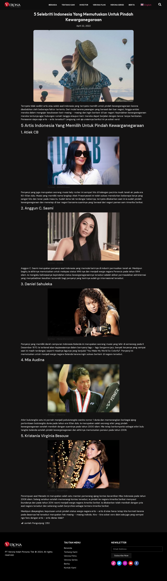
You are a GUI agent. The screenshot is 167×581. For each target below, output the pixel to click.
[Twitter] (119, 563)
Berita (132, 5)
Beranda (53, 5)
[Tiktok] (113, 563)
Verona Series (117, 5)
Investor (83, 5)
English (147, 5)
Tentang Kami (68, 5)
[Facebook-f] (136, 563)
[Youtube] (130, 563)
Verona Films (99, 5)
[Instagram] (125, 563)
